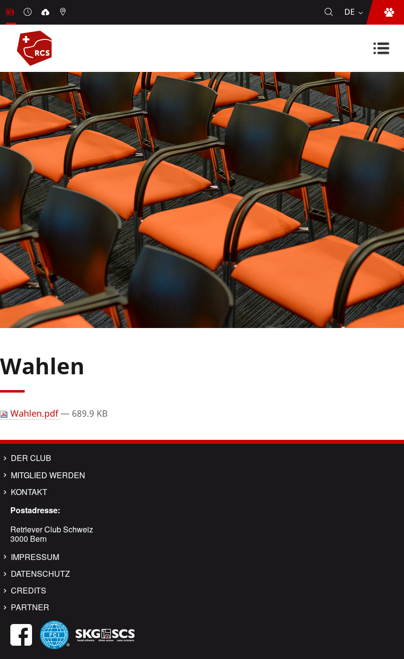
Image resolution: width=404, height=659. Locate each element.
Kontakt (29, 492)
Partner (30, 607)
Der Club (31, 458)
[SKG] (105, 633)
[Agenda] (29, 12)
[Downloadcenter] (46, 12)
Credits (28, 590)
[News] (11, 12)
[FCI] (54, 633)
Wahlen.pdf (34, 413)
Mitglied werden (48, 475)
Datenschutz (40, 573)
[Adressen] (64, 12)
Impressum (35, 557)
